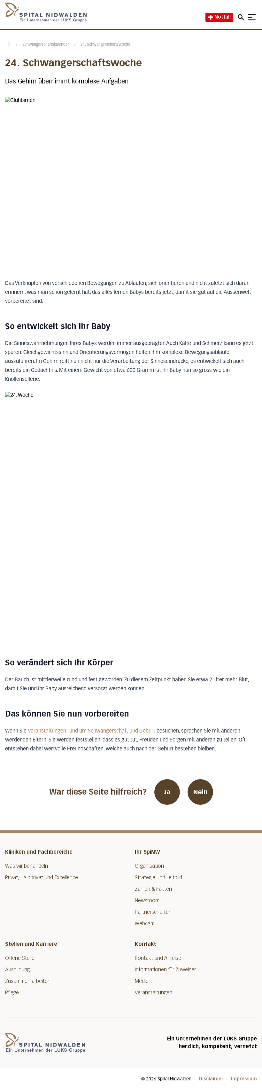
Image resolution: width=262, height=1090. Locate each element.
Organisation (149, 866)
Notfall (222, 17)
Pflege (12, 993)
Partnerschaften (153, 912)
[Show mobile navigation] (252, 17)
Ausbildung (17, 970)
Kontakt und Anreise (158, 958)
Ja (167, 792)
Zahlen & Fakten (153, 889)
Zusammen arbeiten (27, 981)
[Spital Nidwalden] (45, 1043)
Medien (143, 981)
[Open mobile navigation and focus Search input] (242, 17)
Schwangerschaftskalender (45, 45)
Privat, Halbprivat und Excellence (41, 877)
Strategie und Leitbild (158, 877)
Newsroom (147, 901)
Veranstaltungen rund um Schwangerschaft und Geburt (91, 731)
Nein (200, 792)
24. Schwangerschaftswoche (105, 45)
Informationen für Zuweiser (165, 970)
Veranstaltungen (153, 993)
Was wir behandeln (26, 866)
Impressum (244, 1079)
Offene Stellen (21, 958)
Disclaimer (211, 1079)
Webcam (145, 924)
